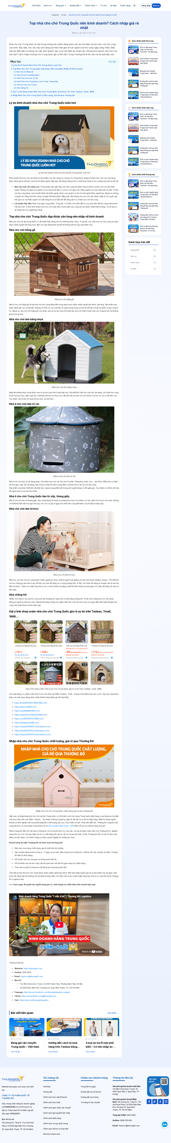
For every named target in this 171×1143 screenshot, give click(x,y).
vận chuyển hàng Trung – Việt (60, 826)
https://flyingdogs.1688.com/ (27, 722)
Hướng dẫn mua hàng (89, 1097)
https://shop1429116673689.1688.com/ (31, 703)
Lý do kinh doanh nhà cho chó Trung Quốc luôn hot (37, 65)
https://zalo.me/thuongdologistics (34, 1000)
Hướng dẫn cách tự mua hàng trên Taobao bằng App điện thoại (62, 1046)
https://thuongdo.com (33, 968)
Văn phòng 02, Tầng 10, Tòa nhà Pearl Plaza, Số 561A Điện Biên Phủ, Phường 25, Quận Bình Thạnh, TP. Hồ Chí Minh (127, 1104)
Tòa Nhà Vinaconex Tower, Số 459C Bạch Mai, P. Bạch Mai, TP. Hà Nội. (127, 1090)
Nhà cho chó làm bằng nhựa (28, 75)
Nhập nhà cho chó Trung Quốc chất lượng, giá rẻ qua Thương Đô (44, 95)
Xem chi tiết (16, 1052)
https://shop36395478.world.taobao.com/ (33, 734)
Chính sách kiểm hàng (52, 1118)
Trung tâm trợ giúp (88, 1086)
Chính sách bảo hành (51, 1102)
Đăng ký (156, 6)
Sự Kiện (113, 5)
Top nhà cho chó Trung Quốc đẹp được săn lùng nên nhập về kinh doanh (48, 69)
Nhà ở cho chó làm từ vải (27, 78)
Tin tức (104, 5)
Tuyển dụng (125, 5)
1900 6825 (124, 1115)
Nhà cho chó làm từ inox (27, 85)
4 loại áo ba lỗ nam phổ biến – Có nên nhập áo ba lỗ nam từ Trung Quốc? (101, 1046)
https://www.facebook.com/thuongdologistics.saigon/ (47, 992)
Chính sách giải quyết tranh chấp (56, 1113)
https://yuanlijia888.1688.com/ (27, 711)
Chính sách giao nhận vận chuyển (57, 1108)
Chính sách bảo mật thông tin (55, 1097)
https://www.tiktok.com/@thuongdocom (39, 996)
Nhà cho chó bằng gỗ (24, 72)
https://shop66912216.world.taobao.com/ (32, 730)
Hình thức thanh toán (51, 1134)
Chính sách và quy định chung (55, 1123)
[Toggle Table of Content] (112, 61)
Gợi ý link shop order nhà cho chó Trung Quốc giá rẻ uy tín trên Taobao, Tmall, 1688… (54, 92)
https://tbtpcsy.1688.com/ (26, 707)
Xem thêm (113, 1013)
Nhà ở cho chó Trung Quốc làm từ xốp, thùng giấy (37, 81)
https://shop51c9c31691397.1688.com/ (31, 715)
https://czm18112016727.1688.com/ (29, 718)
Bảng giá (60, 5)
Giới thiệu (36, 5)
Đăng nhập (146, 6)
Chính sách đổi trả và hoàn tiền (55, 1129)
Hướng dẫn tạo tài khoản (91, 1092)
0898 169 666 (122, 1120)
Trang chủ (55, 15)
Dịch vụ (47, 5)
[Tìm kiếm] (134, 5)
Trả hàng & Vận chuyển (90, 1102)
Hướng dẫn (74, 5)
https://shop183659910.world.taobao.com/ (33, 726)
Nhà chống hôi (22, 88)
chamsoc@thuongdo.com (32, 976)
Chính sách (90, 5)
